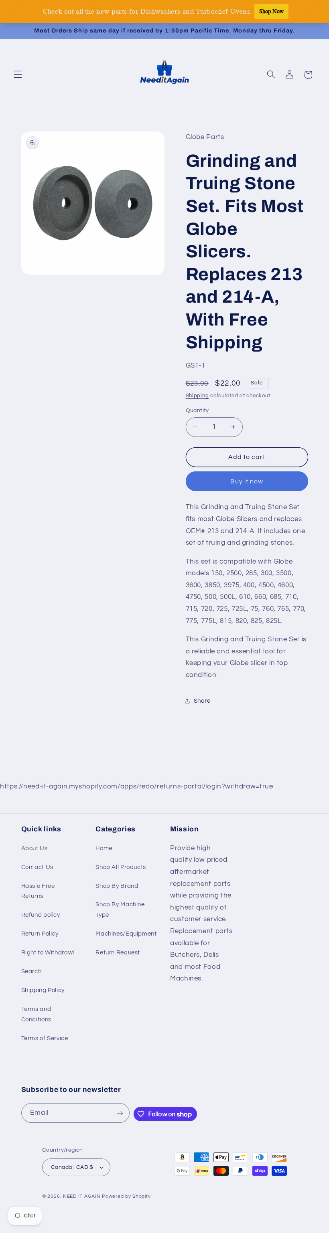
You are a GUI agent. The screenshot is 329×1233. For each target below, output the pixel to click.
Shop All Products (120, 867)
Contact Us (37, 867)
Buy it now (247, 481)
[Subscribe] (120, 1113)
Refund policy (40, 915)
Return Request (117, 953)
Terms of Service (44, 1038)
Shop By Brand (116, 886)
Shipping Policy (43, 990)
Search (31, 971)
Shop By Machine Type (119, 910)
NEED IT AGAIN (82, 1196)
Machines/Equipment (125, 934)
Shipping (197, 395)
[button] (17, 74)
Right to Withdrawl (47, 953)
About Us (34, 848)
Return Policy (40, 934)
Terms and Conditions (36, 1014)
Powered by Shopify (126, 1196)
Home (103, 848)
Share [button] (202, 701)
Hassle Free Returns (38, 891)
